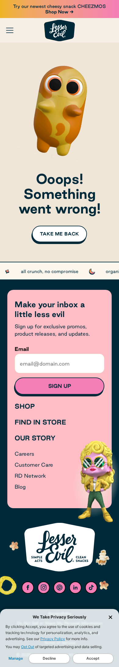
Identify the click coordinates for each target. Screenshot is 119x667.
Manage (16, 658)
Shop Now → (59, 11)
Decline (49, 658)
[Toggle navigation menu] (9, 30)
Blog (20, 487)
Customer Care (34, 465)
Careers (24, 454)
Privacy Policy (52, 638)
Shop (25, 406)
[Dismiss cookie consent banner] (110, 617)
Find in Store (40, 422)
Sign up (59, 386)
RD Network (30, 476)
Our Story (35, 438)
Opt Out (27, 646)
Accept (92, 658)
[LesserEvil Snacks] (59, 30)
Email (22, 349)
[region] (59, 271)
